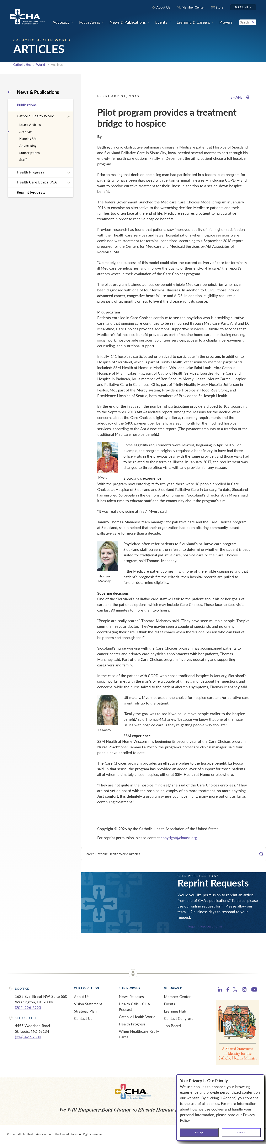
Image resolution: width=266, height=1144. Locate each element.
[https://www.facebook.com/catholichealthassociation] (228, 990)
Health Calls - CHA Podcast (134, 1006)
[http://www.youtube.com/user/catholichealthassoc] (254, 990)
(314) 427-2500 (28, 1036)
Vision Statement (88, 1003)
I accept (199, 1132)
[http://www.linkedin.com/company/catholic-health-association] (220, 990)
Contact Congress (178, 1018)
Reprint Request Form (205, 926)
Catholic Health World (29, 64)
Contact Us (83, 1018)
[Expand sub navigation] (69, 117)
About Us (81, 996)
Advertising (27, 145)
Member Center (177, 996)
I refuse (241, 1132)
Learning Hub (175, 1011)
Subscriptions (29, 152)
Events (169, 1003)
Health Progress (30, 172)
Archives (25, 131)
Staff (23, 159)
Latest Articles (30, 124)
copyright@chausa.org (179, 837)
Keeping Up (28, 138)
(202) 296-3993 (28, 1007)
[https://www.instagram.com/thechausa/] (244, 990)
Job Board (172, 1025)
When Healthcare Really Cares (139, 1034)
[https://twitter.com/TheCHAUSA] (235, 990)
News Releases (131, 996)
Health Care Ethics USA (37, 182)
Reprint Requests (31, 192)
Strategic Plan (85, 1011)
